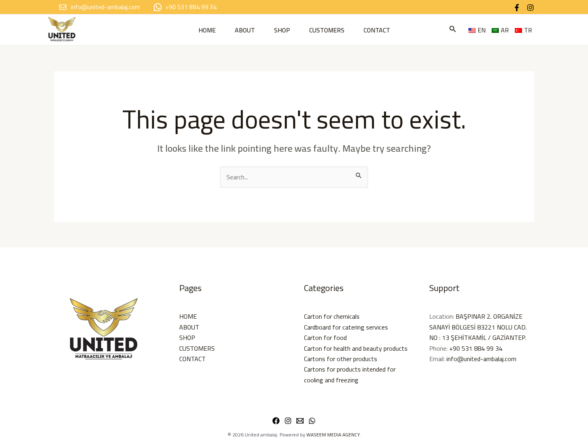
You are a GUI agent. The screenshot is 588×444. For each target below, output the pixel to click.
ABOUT (245, 30)
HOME (207, 30)
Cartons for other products (340, 359)
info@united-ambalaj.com (481, 359)
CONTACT (377, 30)
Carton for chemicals (332, 316)
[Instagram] (530, 7)
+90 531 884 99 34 (475, 348)
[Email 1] (300, 420)
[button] (452, 29)
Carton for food (325, 337)
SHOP (282, 30)
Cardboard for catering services (346, 327)
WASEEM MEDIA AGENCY (333, 434)
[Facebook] (516, 7)
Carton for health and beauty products (356, 348)
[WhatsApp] (312, 420)
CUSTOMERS (326, 30)
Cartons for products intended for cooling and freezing (350, 374)
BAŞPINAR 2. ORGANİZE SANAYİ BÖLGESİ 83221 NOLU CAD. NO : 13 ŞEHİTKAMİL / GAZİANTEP (478, 327)
